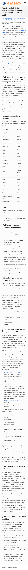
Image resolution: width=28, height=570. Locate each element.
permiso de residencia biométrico (14, 400)
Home (3, 18)
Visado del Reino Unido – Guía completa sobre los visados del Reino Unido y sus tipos (14, 20)
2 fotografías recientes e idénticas (13, 372)
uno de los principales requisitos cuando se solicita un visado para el (14, 64)
